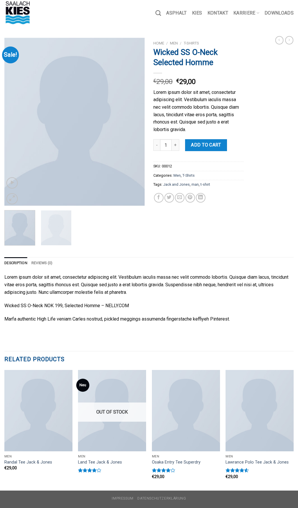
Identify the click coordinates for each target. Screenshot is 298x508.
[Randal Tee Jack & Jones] (38, 410)
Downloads (279, 13)
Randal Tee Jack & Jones (28, 462)
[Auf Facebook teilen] (159, 198)
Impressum (123, 498)
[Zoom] (12, 199)
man (195, 184)
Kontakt (217, 13)
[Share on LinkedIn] (200, 198)
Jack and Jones (176, 184)
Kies (197, 13)
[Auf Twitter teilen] (169, 198)
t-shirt (205, 184)
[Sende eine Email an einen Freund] (180, 198)
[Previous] (14, 122)
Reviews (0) (42, 263)
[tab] (15, 263)
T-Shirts (191, 43)
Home (158, 43)
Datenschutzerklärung (161, 498)
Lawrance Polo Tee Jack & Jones (257, 462)
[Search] (158, 13)
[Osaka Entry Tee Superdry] (186, 410)
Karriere (244, 13)
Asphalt (176, 13)
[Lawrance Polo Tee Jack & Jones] (260, 410)
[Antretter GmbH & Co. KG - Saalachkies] (33, 13)
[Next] (134, 122)
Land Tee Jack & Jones (100, 462)
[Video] (12, 183)
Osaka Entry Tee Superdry (176, 462)
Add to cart (206, 145)
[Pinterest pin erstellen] (190, 198)
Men (174, 43)
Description (15, 263)
